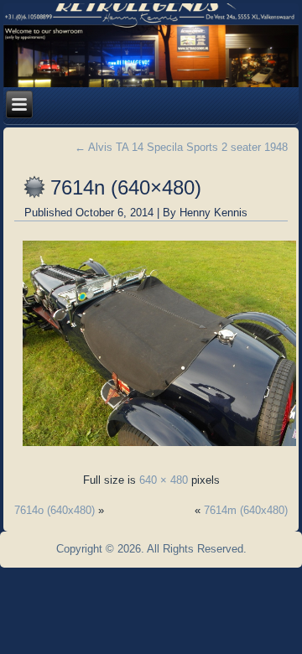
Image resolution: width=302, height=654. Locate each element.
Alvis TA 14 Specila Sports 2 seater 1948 (181, 147)
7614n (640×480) (125, 187)
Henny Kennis (213, 212)
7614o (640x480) (54, 510)
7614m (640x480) (246, 510)
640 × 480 (163, 480)
